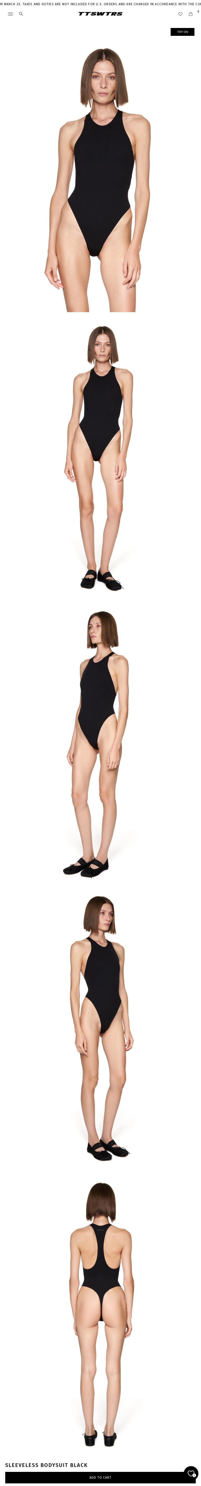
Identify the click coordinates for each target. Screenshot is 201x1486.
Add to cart (100, 1477)
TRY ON (182, 31)
